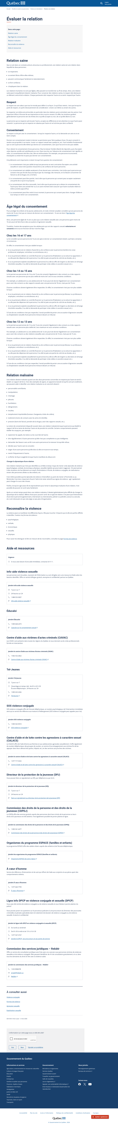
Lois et (48, 1081)
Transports (10, 1102)
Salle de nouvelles (48, 1079)
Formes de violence (70, 539)
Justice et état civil (12, 1092)
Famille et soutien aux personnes (20, 9)
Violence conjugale (13, 997)
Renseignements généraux (86, 1068)
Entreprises (10, 1079)
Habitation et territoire (14, 1087)
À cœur (17, 891)
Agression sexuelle (13, 1006)
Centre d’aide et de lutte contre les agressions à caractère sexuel (37, 765)
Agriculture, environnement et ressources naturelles (23, 1068)
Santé (8, 1094)
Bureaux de (84, 1071)
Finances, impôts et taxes (14, 1084)
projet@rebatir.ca (17, 973)
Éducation (10, 1074)
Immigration (10, 1089)
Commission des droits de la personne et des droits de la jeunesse (37, 833)
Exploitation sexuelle (14, 1010)
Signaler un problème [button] (35, 1047)
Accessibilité (23, 1113)
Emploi (9, 1076)
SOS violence (19, 728)
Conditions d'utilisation (83, 1113)
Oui (13, 1047)
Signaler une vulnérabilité (54, 1084)
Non (23, 1047)
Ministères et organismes (50, 1068)
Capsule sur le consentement (23, 628)
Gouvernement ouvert (49, 1074)
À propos (96, 1113)
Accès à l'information (46, 1113)
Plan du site (33, 1113)
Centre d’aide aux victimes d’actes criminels (29, 659)
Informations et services (15, 1065)
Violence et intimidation (36, 9)
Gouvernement (48, 1065)
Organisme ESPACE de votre (23, 859)
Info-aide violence (20, 601)
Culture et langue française (15, 1071)
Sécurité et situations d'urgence (16, 1097)
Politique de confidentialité (64, 1113)
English (107, 2)
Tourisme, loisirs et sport (14, 1100)
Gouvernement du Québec (19, 1059)
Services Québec (47, 1071)
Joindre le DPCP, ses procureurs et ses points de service (30, 939)
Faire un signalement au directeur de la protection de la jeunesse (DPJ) (35, 798)
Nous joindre (108, 4)
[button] (100, 1117)
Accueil (8, 9)
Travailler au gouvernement (51, 1076)
